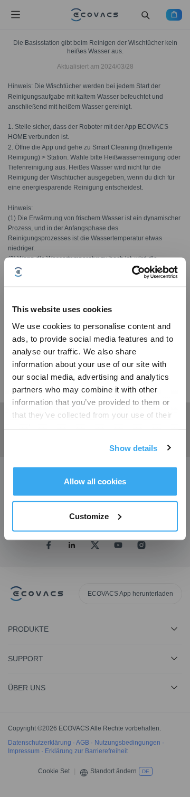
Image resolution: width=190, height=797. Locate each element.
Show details (133, 447)
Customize (89, 515)
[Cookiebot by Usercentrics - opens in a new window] (134, 272)
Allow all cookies (95, 481)
